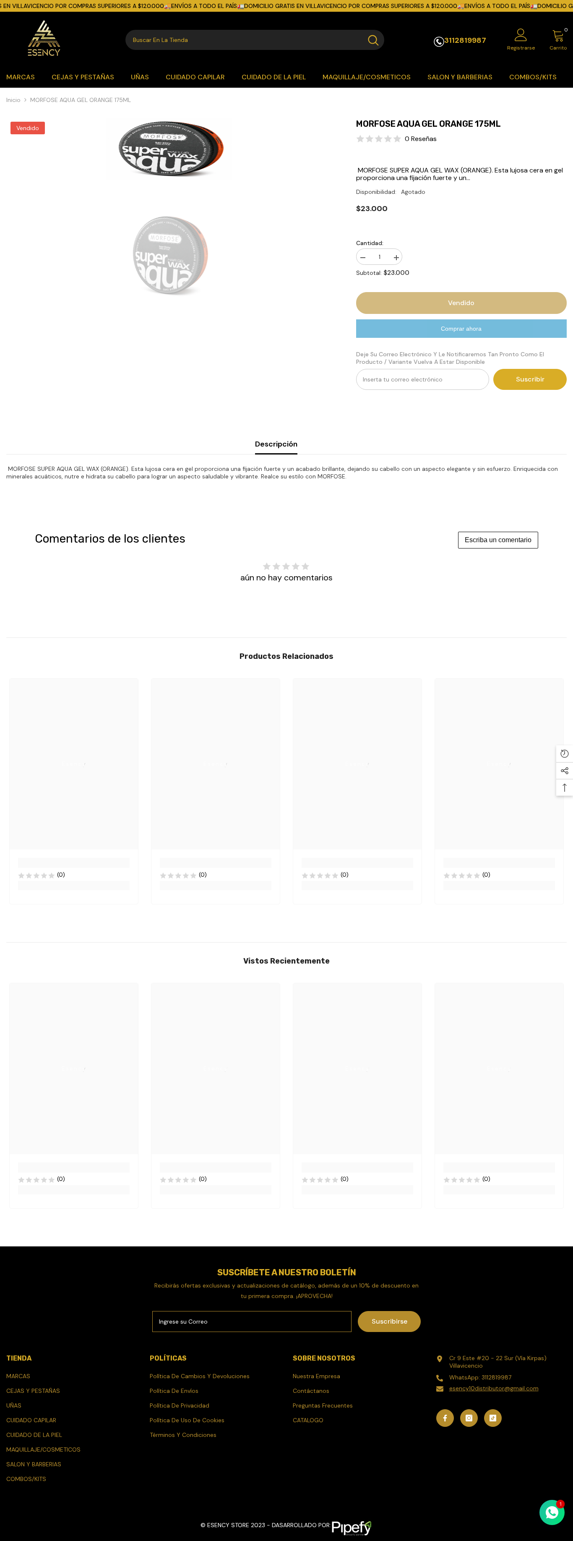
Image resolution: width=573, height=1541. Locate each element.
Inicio (13, 100)
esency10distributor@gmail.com (494, 1388)
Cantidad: (369, 243)
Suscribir (530, 379)
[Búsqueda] (254, 40)
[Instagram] (469, 1418)
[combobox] (243, 40)
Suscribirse (389, 1321)
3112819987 (465, 40)
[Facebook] (445, 1418)
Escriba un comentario (498, 539)
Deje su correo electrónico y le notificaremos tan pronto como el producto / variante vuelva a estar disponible (450, 358)
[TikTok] (493, 1418)
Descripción (276, 444)
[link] (74, 863)
